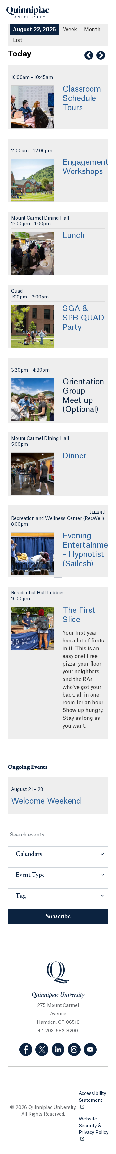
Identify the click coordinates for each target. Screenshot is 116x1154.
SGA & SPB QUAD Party (83, 318)
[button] (58, 853)
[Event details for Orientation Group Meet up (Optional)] (32, 399)
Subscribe (58, 917)
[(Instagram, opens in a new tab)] (74, 1049)
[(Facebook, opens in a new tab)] (25, 1049)
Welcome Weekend (46, 801)
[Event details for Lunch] (32, 253)
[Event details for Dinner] (32, 474)
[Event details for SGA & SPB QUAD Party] (32, 326)
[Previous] (88, 55)
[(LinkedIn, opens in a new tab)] (58, 1049)
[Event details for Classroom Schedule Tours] (32, 107)
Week (70, 29)
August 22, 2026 (34, 29)
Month (92, 29)
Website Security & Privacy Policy (93, 1129)
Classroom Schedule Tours (82, 98)
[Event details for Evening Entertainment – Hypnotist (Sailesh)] (32, 554)
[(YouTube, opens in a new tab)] (90, 1049)
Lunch (74, 236)
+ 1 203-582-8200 (58, 1031)
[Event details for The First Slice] (32, 628)
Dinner (74, 456)
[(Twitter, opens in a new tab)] (41, 1049)
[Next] (100, 55)
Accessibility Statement (93, 1097)
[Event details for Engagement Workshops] (32, 180)
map (97, 512)
